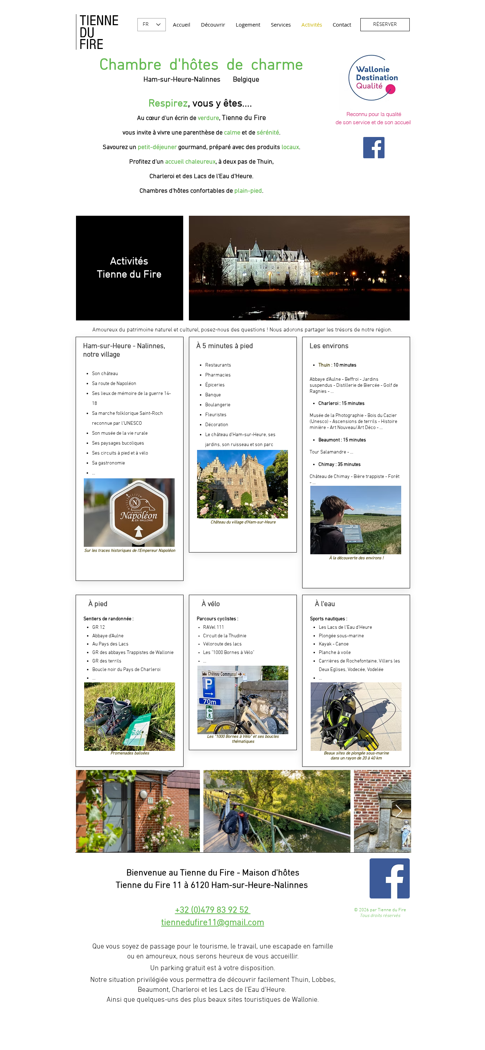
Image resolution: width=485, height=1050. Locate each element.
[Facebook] (374, 147)
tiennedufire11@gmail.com (212, 923)
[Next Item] (399, 811)
